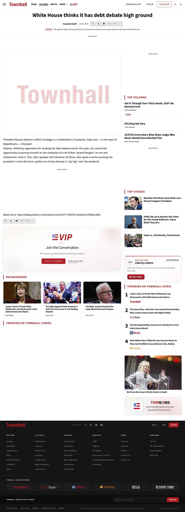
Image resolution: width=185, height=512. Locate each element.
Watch (8, 455)
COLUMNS (43, 4)
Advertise (124, 446)
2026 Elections (40, 441)
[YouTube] (101, 425)
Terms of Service (11, 508)
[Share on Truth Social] (98, 24)
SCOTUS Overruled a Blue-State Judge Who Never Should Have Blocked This (149, 136)
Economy (38, 455)
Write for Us (125, 460)
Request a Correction (49, 508)
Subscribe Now (75, 261)
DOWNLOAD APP (133, 4)
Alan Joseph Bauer (70, 460)
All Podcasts (96, 464)
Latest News (10, 446)
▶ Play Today (136, 276)
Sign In (154, 425)
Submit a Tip (126, 455)
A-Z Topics (40, 435)
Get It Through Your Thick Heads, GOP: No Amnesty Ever (149, 105)
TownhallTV (10, 464)
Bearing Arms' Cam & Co (101, 455)
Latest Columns (11, 450)
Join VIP (174, 425)
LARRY (94, 441)
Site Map (61, 508)
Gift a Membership (156, 446)
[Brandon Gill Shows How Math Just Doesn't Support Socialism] (133, 203)
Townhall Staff (70, 23)
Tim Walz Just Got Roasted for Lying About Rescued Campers (100, 308)
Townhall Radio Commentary (103, 460)
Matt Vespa (10, 315)
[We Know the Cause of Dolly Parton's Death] (153, 372)
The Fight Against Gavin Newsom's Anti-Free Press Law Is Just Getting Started (62, 309)
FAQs (164, 425)
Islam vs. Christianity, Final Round (162, 235)
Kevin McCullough (70, 450)
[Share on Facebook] (104, 24)
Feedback (35, 508)
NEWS (34, 4)
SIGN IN (150, 4)
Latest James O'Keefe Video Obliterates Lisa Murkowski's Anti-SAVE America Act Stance (22, 309)
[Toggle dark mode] (180, 4)
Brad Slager (68, 455)
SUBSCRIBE (164, 4)
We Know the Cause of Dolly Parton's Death (147, 392)
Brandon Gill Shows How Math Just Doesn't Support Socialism (162, 200)
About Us (124, 441)
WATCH (54, 4)
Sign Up (172, 499)
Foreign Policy (40, 460)
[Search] (175, 4)
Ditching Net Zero (134, 124)
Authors (9, 469)
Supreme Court (40, 469)
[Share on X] (93, 24)
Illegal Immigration (42, 464)
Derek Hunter (68, 446)
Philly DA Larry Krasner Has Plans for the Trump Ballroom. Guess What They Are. (161, 219)
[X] (85, 425)
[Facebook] (96, 425)
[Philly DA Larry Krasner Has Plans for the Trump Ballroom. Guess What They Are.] (133, 222)
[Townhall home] (15, 425)
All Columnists (69, 469)
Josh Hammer (69, 464)
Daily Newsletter (156, 450)
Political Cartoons (12, 460)
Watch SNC (154, 455)
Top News (9, 441)
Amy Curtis (49, 315)
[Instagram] (91, 425)
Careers (124, 450)
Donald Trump (40, 450)
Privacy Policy (25, 508)
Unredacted (96, 450)
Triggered (96, 446)
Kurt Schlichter (69, 441)
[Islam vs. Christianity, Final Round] (133, 240)
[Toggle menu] (4, 4)
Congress (38, 446)
